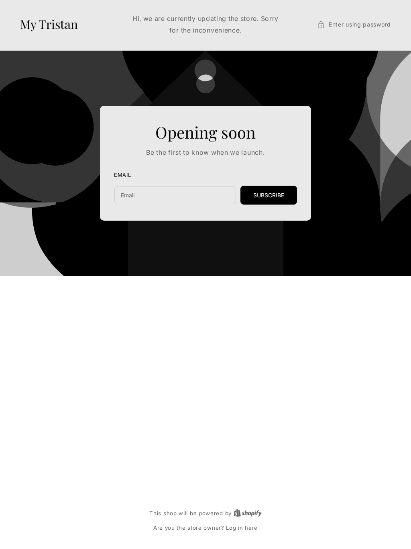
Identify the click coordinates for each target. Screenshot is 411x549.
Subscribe (268, 195)
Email (122, 175)
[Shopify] (248, 513)
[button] (354, 24)
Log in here (242, 527)
